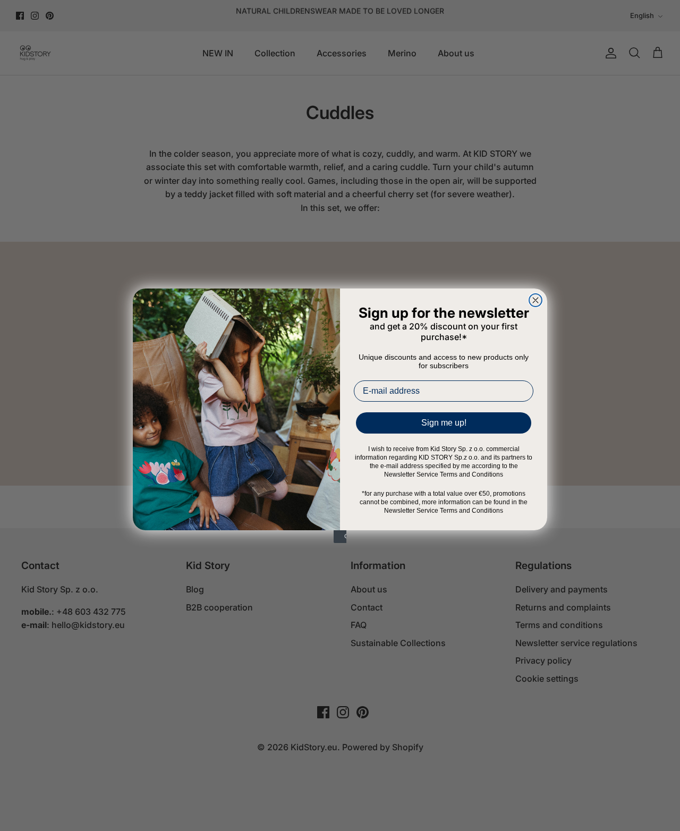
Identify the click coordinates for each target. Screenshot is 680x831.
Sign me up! (443, 422)
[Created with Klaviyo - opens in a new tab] (340, 536)
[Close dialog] (535, 300)
